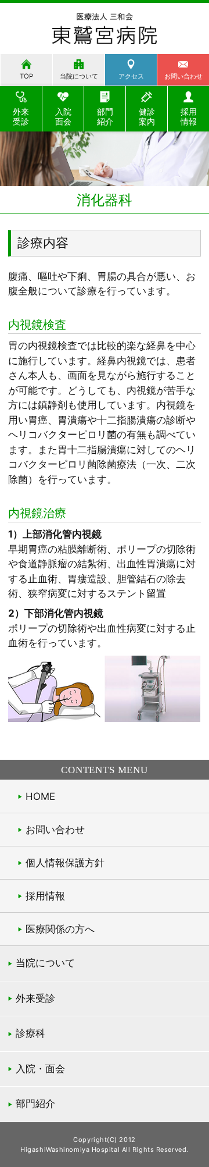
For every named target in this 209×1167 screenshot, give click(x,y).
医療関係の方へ (60, 929)
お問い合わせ (55, 829)
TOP (26, 76)
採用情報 (45, 896)
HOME (40, 796)
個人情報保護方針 (65, 863)
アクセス (131, 76)
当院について (79, 76)
